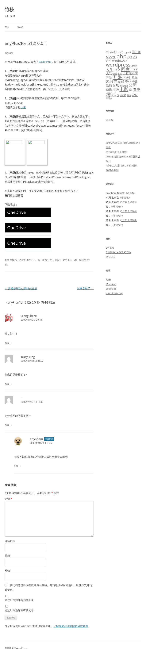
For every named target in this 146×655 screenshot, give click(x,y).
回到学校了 (85, 288)
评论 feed (111, 288)
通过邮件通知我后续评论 (19, 600)
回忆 (134, 69)
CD (121, 52)
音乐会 (109, 98)
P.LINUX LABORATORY (118, 252)
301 (107, 52)
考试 (111, 94)
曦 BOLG (110, 257)
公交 (117, 70)
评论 (8, 498)
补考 (129, 95)
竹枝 (9, 9)
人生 (109, 69)
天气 (109, 73)
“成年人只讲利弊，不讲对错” (121, 165)
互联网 (134, 65)
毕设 (135, 81)
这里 (23, 107)
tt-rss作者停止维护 (116, 152)
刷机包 (82, 260)
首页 (7, 27)
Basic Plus (45, 61)
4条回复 (9, 52)
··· (22, 398)
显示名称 (10, 541)
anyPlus (67, 260)
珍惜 (109, 90)
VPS (108, 61)
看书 (136, 89)
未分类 (111, 81)
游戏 (116, 85)
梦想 (121, 81)
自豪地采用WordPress (16, 648)
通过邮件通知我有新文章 (19, 610)
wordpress (118, 64)
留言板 (20, 27)
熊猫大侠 (124, 85)
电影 (124, 89)
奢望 (115, 73)
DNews (110, 247)
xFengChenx (29, 316)
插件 (127, 77)
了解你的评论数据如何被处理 (70, 626)
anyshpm (36, 439)
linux (136, 51)
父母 (132, 85)
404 (111, 52)
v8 (75, 260)
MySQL (111, 57)
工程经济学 (130, 73)
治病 (109, 85)
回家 (125, 69)
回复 (7, 342)
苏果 (123, 95)
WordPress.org (114, 293)
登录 (108, 279)
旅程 (44, 260)
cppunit (128, 52)
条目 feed (111, 284)
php (121, 56)
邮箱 (7, 555)
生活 (116, 90)
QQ (129, 57)
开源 (118, 77)
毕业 (128, 81)
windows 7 (119, 61)
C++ (117, 52)
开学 (109, 78)
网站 (7, 570)
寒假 (120, 73)
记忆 (135, 95)
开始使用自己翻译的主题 (21, 288)
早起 (135, 78)
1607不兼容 (112, 170)
